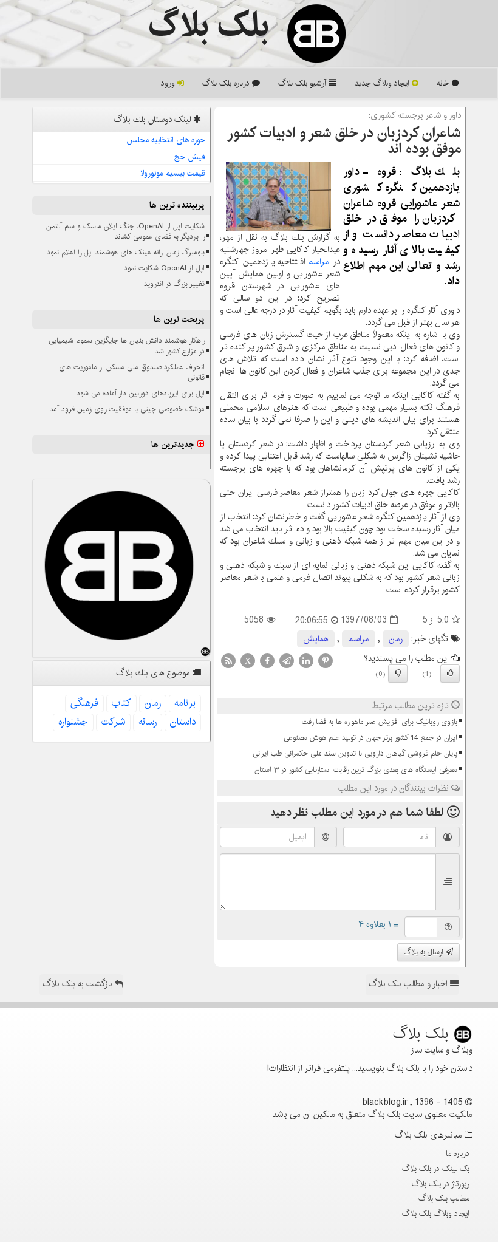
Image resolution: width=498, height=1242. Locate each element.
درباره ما (457, 1153)
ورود (169, 83)
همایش (316, 639)
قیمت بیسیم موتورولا (172, 173)
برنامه (185, 703)
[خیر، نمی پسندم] (398, 673)
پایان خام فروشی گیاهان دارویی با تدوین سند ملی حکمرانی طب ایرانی (355, 753)
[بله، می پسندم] (450, 673)
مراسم (318, 261)
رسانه (147, 722)
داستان (183, 722)
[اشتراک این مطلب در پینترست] (325, 660)
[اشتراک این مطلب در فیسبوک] (267, 660)
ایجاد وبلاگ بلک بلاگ (435, 1213)
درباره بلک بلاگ (227, 83)
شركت (113, 722)
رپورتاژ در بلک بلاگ (440, 1183)
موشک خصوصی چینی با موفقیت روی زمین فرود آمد (127, 409)
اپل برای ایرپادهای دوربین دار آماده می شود (141, 393)
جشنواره (73, 722)
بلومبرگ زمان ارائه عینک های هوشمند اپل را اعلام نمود (126, 252)
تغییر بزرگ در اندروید (174, 284)
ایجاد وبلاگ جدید (383, 83)
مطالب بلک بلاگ (443, 1198)
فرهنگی (84, 703)
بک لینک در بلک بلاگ (435, 1168)
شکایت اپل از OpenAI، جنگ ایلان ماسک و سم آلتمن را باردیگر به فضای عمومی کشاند (125, 231)
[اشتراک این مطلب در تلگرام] (286, 660)
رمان (396, 639)
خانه (444, 83)
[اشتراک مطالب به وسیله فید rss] (228, 660)
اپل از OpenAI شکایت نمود (164, 268)
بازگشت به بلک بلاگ (79, 984)
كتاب (121, 703)
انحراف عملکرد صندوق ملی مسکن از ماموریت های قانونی (132, 372)
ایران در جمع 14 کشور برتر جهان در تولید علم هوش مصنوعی (370, 737)
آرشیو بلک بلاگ (303, 83)
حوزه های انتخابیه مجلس (165, 139)
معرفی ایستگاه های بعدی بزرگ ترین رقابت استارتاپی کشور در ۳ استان (355, 770)
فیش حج (189, 156)
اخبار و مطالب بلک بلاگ (409, 984)
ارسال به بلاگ (425, 952)
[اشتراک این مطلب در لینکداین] (306, 660)
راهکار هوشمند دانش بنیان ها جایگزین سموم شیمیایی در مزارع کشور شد (127, 346)
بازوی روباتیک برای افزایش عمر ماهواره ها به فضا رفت (379, 722)
